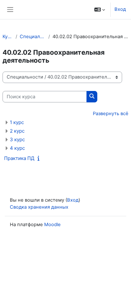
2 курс (17, 131)
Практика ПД (19, 158)
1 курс (17, 122)
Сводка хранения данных (39, 207)
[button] (99, 9)
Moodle (52, 224)
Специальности (33, 36)
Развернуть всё (110, 113)
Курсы (8, 36)
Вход (120, 9)
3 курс (17, 139)
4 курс (17, 148)
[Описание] (40, 158)
